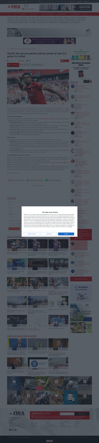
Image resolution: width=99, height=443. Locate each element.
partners (31, 214)
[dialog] (49, 221)
